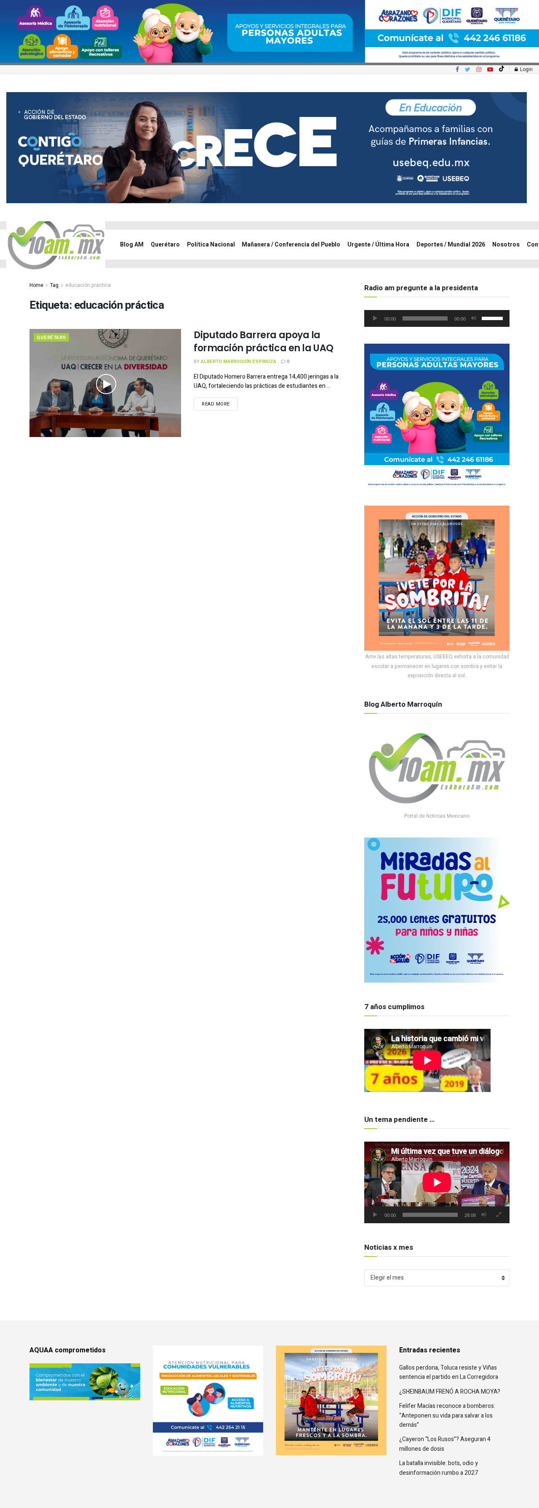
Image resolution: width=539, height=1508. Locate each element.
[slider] (493, 317)
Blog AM (132, 244)
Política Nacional (211, 244)
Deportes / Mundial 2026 (450, 244)
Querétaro (165, 244)
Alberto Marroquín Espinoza (238, 361)
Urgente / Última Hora (378, 244)
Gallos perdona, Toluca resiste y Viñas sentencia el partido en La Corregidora (448, 1372)
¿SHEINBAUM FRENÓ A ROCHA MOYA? (449, 1391)
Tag (54, 285)
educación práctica (88, 285)
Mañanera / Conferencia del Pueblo (291, 244)
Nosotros (506, 244)
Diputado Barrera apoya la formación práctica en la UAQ (264, 342)
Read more (216, 404)
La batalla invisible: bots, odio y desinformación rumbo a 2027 (438, 1468)
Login (526, 69)
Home (36, 285)
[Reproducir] (375, 318)
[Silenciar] (474, 318)
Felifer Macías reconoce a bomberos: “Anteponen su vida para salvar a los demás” (447, 1415)
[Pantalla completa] (498, 1215)
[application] (437, 318)
